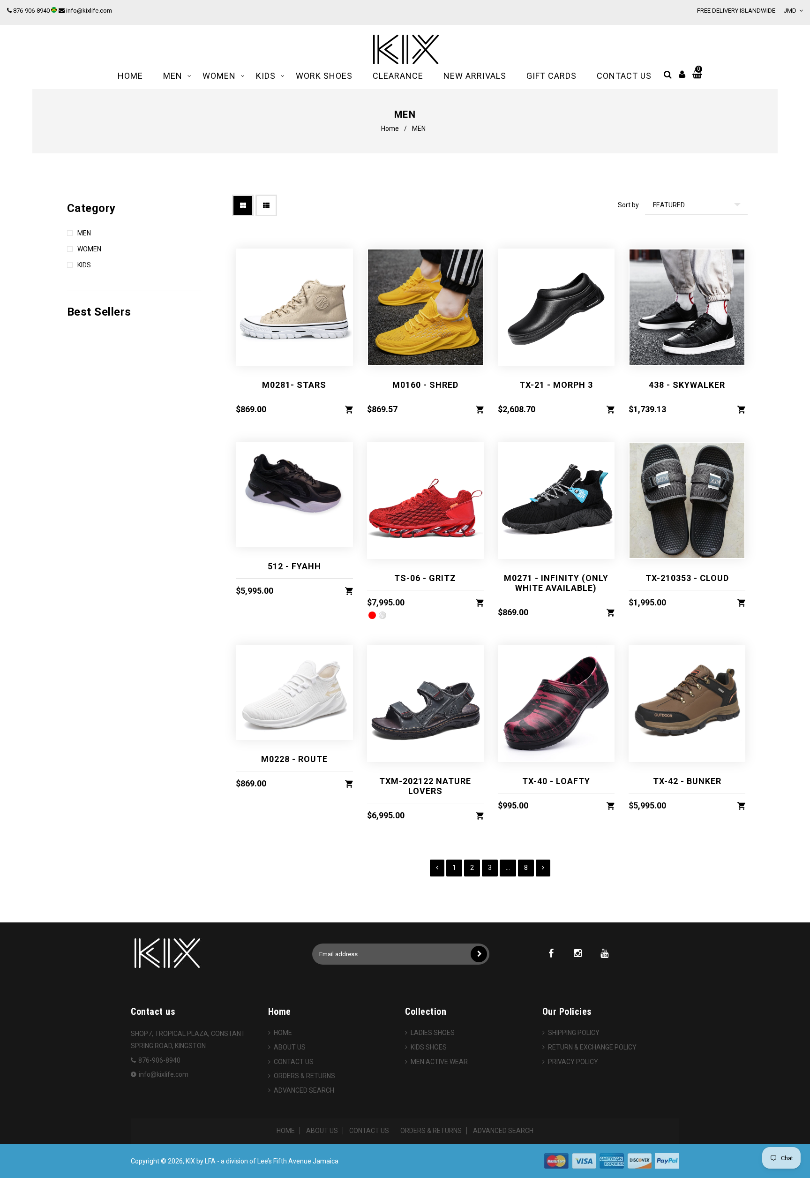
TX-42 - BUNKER (687, 781)
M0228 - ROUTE (294, 759)
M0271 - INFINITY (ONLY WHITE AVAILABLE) (556, 583)
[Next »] (543, 868)
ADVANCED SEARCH (304, 1090)
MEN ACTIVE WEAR (439, 1061)
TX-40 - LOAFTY (556, 781)
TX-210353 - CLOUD (687, 578)
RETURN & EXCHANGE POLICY (592, 1047)
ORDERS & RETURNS (304, 1076)
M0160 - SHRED (425, 385)
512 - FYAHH (294, 566)
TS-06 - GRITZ (425, 578)
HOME (283, 1032)
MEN (84, 233)
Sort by (628, 205)
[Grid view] (242, 205)
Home (390, 128)
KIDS (84, 265)
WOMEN (89, 249)
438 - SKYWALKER (687, 385)
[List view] (266, 205)
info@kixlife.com (89, 10)
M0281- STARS (294, 385)
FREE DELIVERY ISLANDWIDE (736, 10)
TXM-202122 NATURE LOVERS (425, 786)
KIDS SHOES (429, 1047)
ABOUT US (290, 1047)
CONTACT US (294, 1061)
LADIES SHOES (433, 1032)
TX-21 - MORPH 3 (556, 385)
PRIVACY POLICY (573, 1061)
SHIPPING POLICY (574, 1032)
